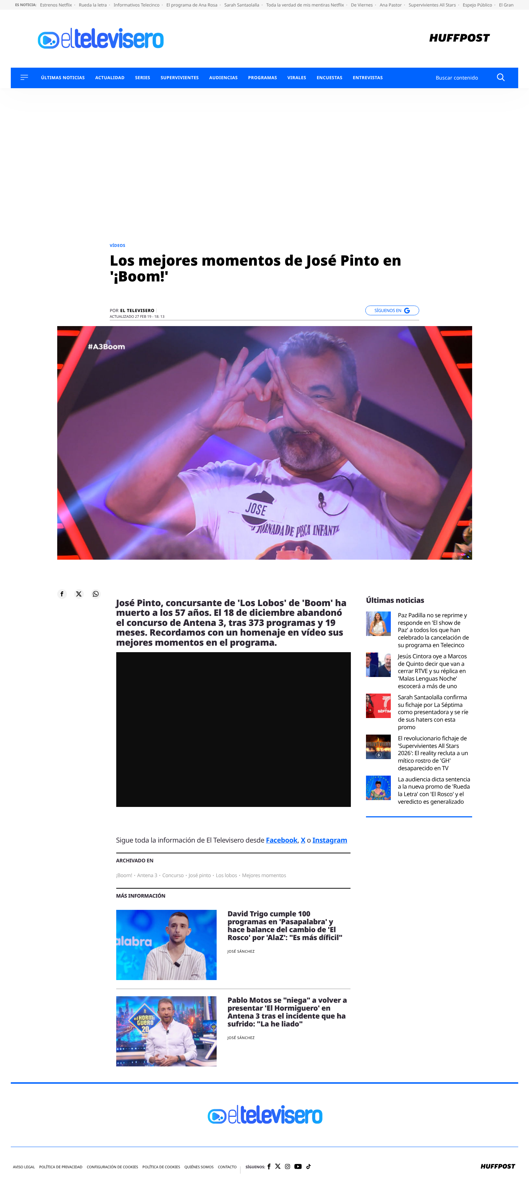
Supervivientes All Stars (433, 5)
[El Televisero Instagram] (287, 1167)
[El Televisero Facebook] (269, 1167)
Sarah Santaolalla (242, 5)
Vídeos (117, 245)
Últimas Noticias (63, 78)
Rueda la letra (93, 5)
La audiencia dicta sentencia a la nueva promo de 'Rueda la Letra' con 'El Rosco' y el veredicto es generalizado (434, 790)
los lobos (226, 875)
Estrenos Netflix (56, 5)
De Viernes (362, 5)
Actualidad (110, 78)
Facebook (281, 840)
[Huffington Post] (459, 39)
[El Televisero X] (278, 1167)
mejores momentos (264, 875)
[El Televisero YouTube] (298, 1167)
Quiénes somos (198, 1167)
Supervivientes (179, 78)
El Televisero (137, 310)
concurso (173, 875)
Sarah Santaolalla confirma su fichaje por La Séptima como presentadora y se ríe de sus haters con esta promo (433, 712)
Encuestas (330, 78)
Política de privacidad (60, 1167)
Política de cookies (161, 1167)
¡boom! (124, 875)
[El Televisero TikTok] (308, 1167)
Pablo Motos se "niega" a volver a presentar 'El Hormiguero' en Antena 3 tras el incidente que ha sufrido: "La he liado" (287, 1012)
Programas (262, 78)
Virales (297, 78)
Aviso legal (24, 1167)
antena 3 (147, 875)
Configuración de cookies (112, 1167)
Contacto (227, 1167)
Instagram (330, 840)
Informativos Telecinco (137, 5)
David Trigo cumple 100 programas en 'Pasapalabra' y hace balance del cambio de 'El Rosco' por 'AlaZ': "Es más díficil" (284, 925)
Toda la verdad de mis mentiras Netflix (305, 5)
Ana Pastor (391, 5)
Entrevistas (368, 78)
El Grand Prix (512, 5)
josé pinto (200, 875)
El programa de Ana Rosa (193, 5)
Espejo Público (478, 5)
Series (142, 78)
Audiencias (223, 78)
